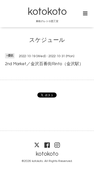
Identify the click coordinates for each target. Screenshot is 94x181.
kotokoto (47, 12)
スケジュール (47, 40)
